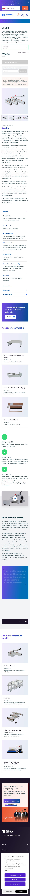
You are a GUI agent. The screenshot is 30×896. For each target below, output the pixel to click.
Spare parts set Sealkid (11, 420)
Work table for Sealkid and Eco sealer (14, 356)
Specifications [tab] (7, 294)
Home (4, 844)
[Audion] (7, 15)
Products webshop (8, 20)
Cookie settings (15, 884)
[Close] (28, 2)
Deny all (15, 879)
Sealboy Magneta (9, 666)
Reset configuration (23, 52)
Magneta (7, 698)
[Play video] (15, 498)
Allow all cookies (15, 875)
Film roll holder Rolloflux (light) (14, 388)
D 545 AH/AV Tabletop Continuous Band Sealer (12, 763)
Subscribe (23, 71)
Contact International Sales (12, 801)
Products (5, 850)
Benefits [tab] (5, 211)
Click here (8, 316)
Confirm (25, 8)
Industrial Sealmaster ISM (12, 730)
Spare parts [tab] (6, 290)
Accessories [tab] (6, 286)
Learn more (7, 870)
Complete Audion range (11, 804)
